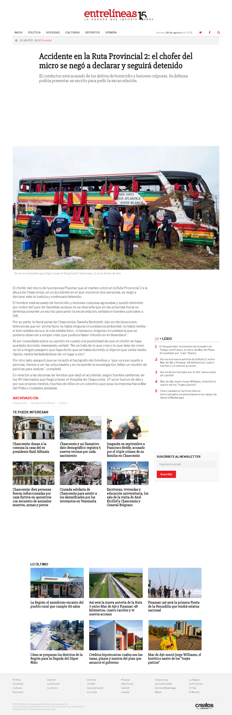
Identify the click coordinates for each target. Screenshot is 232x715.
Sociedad (47, 40)
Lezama (125, 692)
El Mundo (194, 692)
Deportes (18, 692)
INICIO (18, 32)
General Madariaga (165, 688)
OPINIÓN (111, 32)
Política (17, 679)
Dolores (91, 679)
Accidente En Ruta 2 (43, 403)
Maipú (158, 692)
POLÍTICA (34, 32)
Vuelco (63, 403)
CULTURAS (72, 32)
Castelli (125, 688)
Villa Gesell (127, 683)
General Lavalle (163, 683)
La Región (194, 679)
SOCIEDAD (53, 32)
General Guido (95, 688)
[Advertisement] (116, 117)
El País (192, 688)
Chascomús (20, 403)
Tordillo (91, 683)
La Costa (92, 692)
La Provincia (196, 683)
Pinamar (125, 679)
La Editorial (53, 683)
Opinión (51, 679)
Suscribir (166, 474)
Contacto (52, 688)
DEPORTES (92, 32)
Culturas (17, 688)
